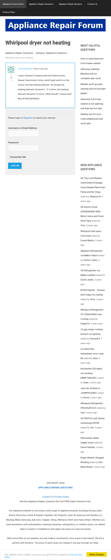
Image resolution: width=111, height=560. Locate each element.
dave (95, 358)
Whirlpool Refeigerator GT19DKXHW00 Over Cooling (92, 314)
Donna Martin (87, 240)
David (86, 397)
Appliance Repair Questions (41, 4)
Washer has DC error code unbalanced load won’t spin (92, 119)
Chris (92, 299)
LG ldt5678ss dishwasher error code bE (92, 354)
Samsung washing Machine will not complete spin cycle (91, 74)
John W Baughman (25, 69)
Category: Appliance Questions (51, 53)
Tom (83, 225)
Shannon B (95, 196)
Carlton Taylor (90, 260)
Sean (85, 382)
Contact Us (92, 4)
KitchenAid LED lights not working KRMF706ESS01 (91, 373)
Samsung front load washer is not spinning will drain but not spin (92, 104)
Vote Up (11, 73)
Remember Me (18, 157)
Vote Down (11, 81)
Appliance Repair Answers (70, 4)
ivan (83, 412)
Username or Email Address (22, 128)
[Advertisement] (96, 144)
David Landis (87, 279)
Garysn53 (95, 338)
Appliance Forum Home (13, 4)
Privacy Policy (9, 12)
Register (28, 117)
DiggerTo (85, 323)
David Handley (88, 447)
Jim (92, 427)
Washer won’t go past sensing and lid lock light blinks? (93, 89)
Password (13, 142)
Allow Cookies (96, 554)
